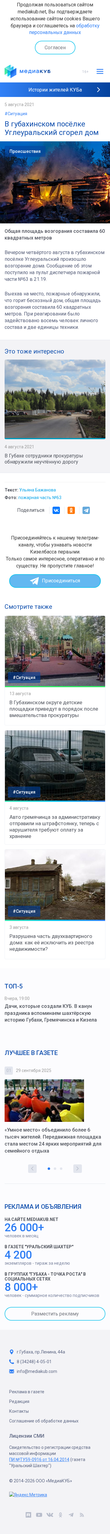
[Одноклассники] (71, 510)
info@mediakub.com (37, 1371)
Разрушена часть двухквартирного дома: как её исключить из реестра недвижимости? (51, 942)
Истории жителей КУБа (55, 90)
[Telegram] (86, 510)
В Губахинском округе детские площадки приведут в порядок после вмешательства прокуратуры (53, 708)
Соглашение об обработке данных (44, 1421)
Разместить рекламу (55, 1314)
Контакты (19, 1411)
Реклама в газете (26, 1391)
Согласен (55, 47)
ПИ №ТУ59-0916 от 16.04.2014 (39, 1459)
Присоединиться (61, 581)
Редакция (19, 1401)
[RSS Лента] (81, 1515)
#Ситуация (16, 113)
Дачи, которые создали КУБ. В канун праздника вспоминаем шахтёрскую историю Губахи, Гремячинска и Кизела (51, 1013)
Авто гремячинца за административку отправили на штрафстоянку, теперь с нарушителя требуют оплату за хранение (54, 826)
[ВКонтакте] (56, 510)
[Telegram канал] (71, 1515)
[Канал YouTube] (39, 1515)
